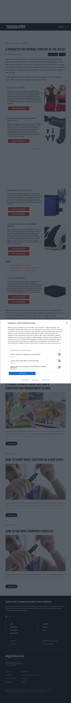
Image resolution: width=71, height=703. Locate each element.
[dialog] (35, 352)
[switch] (58, 354)
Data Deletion (25, 380)
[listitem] (35, 350)
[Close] (67, 323)
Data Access (35, 380)
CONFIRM (22, 373)
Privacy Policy (46, 380)
